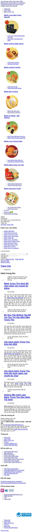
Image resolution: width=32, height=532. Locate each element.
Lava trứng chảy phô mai (15, 160)
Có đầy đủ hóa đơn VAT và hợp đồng (12, 4)
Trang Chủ (6, 266)
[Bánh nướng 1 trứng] (11, 61)
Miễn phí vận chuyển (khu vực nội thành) (13, 3)
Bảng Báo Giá (8, 453)
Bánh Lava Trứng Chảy (13, 141)
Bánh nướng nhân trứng (13, 44)
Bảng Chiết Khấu (9, 454)
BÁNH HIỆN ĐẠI (9, 231)
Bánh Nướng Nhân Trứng (12, 241)
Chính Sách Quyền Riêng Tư (13, 462)
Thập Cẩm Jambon (13, 62)
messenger (22, 483)
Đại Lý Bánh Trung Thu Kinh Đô (13, 459)
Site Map (6, 475)
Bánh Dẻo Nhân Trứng (11, 244)
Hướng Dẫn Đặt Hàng (11, 445)
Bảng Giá (7, 526)
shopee (9, 481)
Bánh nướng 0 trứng (12, 67)
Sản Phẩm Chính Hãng (11, 468)
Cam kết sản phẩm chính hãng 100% (12, 1)
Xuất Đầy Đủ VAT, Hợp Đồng (13, 472)
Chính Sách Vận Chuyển (11, 460)
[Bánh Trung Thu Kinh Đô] (9, 6)
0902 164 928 (5, 261)
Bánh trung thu (8, 406)
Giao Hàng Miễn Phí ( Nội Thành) (14, 470)
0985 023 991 (10, 259)
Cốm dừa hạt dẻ (12, 86)
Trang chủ (7, 437)
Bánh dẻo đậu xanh (14, 111)
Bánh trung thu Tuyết (12, 188)
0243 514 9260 (5, 262)
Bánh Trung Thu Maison (11, 248)
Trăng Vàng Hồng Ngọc (15, 185)
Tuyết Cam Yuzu (12, 209)
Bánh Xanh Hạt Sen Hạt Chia (16, 138)
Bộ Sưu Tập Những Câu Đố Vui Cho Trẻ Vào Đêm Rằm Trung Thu (17, 317)
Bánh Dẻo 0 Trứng (9, 246)
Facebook (4, 481)
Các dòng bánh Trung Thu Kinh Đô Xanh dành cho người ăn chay (17, 373)
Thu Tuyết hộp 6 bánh (14, 207)
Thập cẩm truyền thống (14, 88)
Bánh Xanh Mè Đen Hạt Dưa (16, 136)
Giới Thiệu (7, 439)
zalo (17, 481)
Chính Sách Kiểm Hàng (11, 456)
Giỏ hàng (3, 224)
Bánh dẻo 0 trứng (11, 91)
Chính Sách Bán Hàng (11, 457)
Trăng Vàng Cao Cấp (10, 233)
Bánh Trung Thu (9, 440)
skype (14, 481)
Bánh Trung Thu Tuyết (11, 234)
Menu (2, 217)
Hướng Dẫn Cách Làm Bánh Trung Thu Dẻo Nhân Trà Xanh (17, 397)
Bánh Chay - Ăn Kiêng (11, 239)
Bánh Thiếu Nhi (9, 238)
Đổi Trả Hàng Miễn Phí (11, 473)
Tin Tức (6, 442)
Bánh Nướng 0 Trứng (10, 243)
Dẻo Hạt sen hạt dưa (14, 112)
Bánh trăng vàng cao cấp (14, 165)
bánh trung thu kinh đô (21, 429)
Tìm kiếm (3, 257)
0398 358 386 (19, 259)
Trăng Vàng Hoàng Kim (15, 183)
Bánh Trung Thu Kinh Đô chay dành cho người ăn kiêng (16, 285)
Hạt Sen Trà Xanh (13, 64)
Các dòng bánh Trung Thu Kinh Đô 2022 (17, 343)
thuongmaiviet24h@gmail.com (14, 424)
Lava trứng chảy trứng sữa (16, 161)
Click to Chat (4, 530)
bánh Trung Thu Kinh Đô (15, 298)
